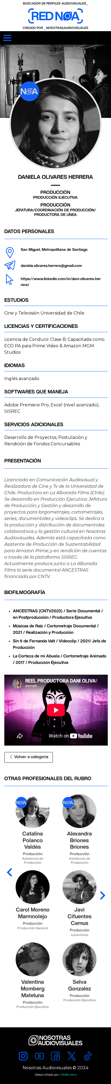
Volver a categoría (30, 757)
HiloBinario (68, 1074)
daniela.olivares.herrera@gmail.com (51, 266)
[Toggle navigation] (7, 38)
